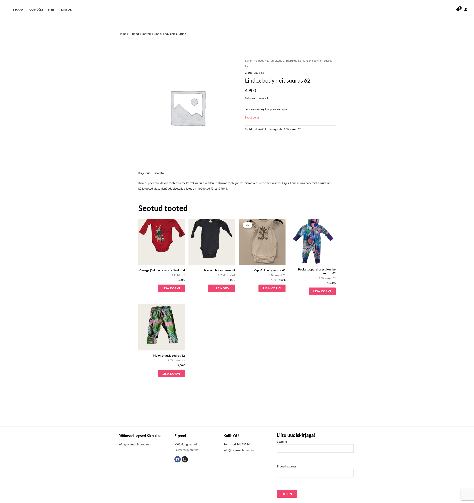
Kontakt (67, 9)
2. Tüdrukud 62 (292, 60)
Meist (52, 9)
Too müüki (35, 9)
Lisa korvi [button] (171, 288)
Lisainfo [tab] (159, 173)
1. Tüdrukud (273, 60)
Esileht (249, 60)
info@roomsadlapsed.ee (133, 444)
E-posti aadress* (287, 466)
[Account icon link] (466, 9)
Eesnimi (282, 441)
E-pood (18, 9)
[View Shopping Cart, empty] (457, 9)
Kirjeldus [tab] (144, 173)
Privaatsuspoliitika (186, 450)
